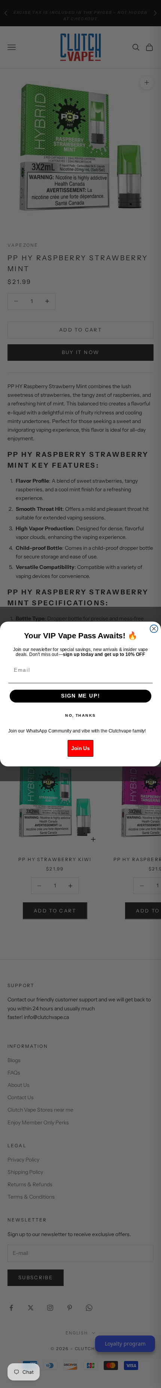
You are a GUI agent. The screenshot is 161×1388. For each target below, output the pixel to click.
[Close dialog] (154, 629)
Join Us (80, 748)
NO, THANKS (80, 715)
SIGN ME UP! (80, 696)
